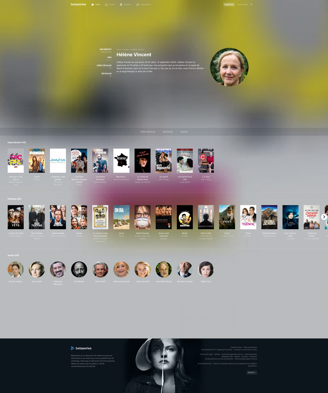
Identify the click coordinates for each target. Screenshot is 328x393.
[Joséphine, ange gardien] (58, 161)
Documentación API (208, 350)
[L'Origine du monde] (312, 217)
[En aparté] (164, 161)
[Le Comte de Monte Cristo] (143, 161)
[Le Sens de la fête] (16, 217)
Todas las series (236, 347)
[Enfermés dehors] (269, 217)
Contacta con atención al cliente (245, 350)
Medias (237, 356)
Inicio (119, 49)
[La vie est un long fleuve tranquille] (100, 217)
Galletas (217, 354)
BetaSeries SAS (227, 356)
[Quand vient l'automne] (164, 217)
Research (253, 356)
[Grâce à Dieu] (206, 217)
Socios (184, 132)
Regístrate (229, 4)
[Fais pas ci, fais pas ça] (16, 161)
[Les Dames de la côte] (185, 161)
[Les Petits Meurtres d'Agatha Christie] (79, 161)
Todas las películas (250, 347)
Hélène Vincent (137, 49)
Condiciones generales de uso (232, 354)
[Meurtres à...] (121, 161)
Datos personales (250, 354)
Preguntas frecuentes (224, 350)
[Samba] (79, 217)
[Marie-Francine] (143, 217)
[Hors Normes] (37, 217)
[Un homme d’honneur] (100, 161)
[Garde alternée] (58, 217)
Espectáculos (148, 132)
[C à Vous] (206, 161)
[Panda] (37, 161)
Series (126, 49)
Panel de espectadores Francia (246, 359)
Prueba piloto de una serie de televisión (219, 359)
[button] (16, 273)
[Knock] (227, 217)
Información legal (206, 354)
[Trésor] (248, 217)
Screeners (245, 356)
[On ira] (121, 217)
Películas (168, 132)
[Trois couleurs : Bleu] (291, 217)
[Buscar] (251, 4)
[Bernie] (185, 217)
